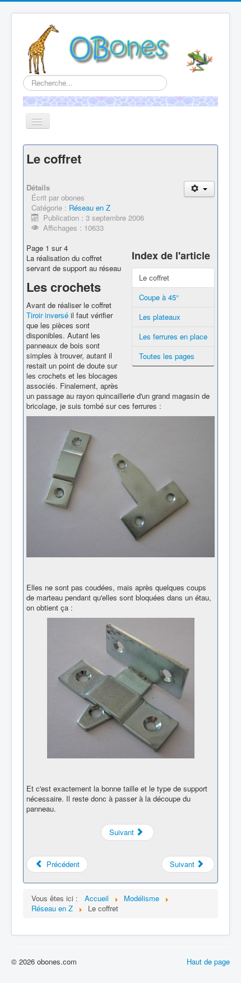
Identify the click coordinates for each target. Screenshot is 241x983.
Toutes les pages (166, 356)
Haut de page (208, 961)
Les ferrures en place (173, 336)
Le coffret (154, 277)
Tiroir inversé (47, 315)
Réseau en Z (89, 207)
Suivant (122, 832)
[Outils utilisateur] (199, 189)
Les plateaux (159, 316)
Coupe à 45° (159, 297)
